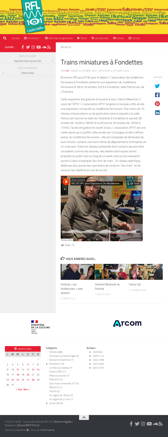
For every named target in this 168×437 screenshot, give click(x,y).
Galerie (120, 38)
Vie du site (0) (56, 403)
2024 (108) (98, 359)
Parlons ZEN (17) (57, 371)
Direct (83, 38)
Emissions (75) (56, 363)
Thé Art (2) (54, 391)
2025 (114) (98, 355)
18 (17, 374)
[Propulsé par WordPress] (28, 430)
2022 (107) (98, 367)
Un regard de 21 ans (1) (61, 399)
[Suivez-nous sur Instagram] (33, 47)
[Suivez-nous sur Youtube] (38, 47)
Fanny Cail (135, 284)
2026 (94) (98, 352)
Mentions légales (63, 421)
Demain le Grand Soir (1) (61, 359)
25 (17, 379)
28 (33, 379)
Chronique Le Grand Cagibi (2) (64, 355)
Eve (67, 70)
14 (33, 369)
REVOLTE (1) (55, 387)
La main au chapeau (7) (60, 367)
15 (38, 369)
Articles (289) (56, 352)
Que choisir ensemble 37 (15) (64, 383)
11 (17, 369)
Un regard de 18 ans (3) (61, 395)
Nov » (26, 389)
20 (28, 374)
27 (28, 379)
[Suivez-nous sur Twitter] (28, 47)
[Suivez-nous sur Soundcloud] (44, 47)
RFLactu (66, 47)
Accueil (16, 38)
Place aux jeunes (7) (59, 375)
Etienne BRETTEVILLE (28, 425)
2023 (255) (98, 363)
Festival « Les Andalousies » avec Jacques (72, 288)
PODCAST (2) (56, 379)
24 (12, 379)
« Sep (19, 389)
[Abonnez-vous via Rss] (49, 47)
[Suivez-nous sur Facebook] (23, 47)
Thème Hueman (47, 430)
